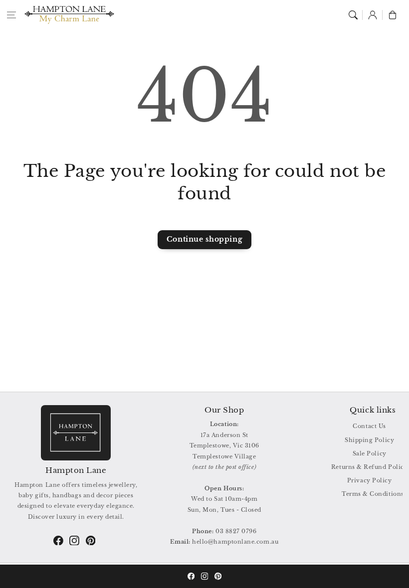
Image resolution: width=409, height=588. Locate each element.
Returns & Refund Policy (369, 466)
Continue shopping (204, 239)
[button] (11, 15)
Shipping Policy (369, 440)
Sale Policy (370, 453)
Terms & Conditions (373, 493)
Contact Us (369, 426)
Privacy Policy (369, 480)
